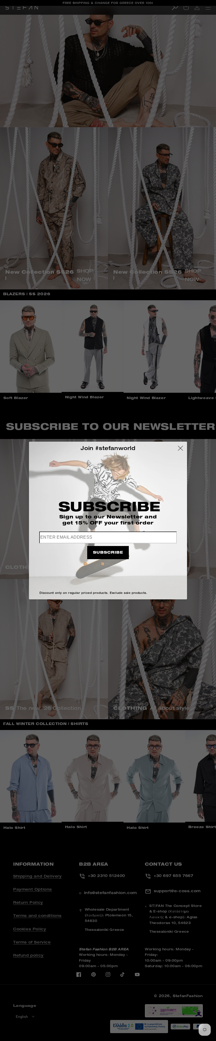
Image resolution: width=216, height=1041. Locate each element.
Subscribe (108, 553)
